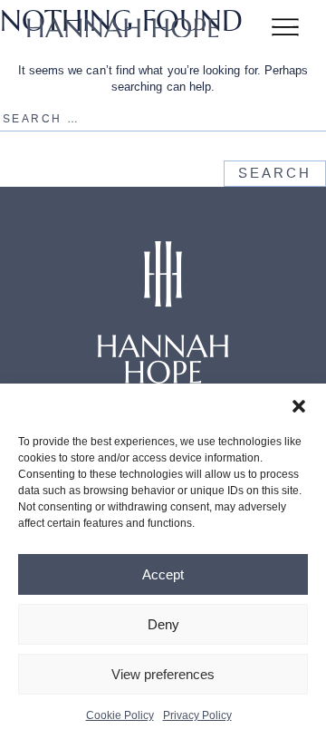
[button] (299, 406)
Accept (163, 574)
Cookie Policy (120, 715)
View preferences (163, 674)
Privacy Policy (197, 715)
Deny (163, 624)
